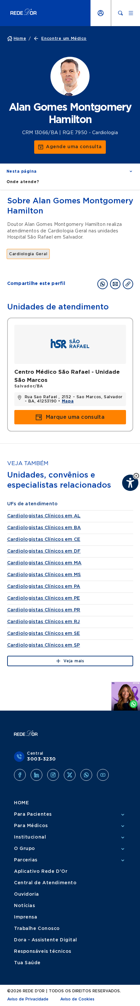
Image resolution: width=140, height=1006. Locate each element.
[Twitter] (69, 775)
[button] (136, 475)
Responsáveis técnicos (42, 951)
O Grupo (24, 848)
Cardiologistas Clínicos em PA (43, 586)
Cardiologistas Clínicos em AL (44, 516)
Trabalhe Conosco (37, 928)
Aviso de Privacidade (28, 999)
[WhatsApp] (86, 775)
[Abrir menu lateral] (131, 13)
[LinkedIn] (36, 775)
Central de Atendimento (45, 883)
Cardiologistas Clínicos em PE (43, 598)
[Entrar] (100, 13)
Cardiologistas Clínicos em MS (44, 575)
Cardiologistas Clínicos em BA (44, 528)
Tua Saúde (27, 963)
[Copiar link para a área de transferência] (128, 284)
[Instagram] (53, 775)
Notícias (24, 906)
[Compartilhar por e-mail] (115, 284)
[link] (70, 147)
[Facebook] (19, 775)
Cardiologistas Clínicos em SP (43, 645)
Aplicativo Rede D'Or (40, 871)
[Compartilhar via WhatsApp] (102, 284)
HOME (21, 803)
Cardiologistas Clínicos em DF (44, 551)
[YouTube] (102, 775)
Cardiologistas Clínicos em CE (43, 539)
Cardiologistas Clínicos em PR (43, 610)
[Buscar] (120, 13)
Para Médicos (31, 826)
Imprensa (25, 917)
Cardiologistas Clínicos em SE (43, 633)
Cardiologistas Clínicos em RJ (43, 622)
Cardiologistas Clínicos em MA (44, 563)
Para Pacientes (33, 814)
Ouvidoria (26, 894)
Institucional (30, 837)
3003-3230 (41, 759)
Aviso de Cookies (77, 999)
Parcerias (25, 860)
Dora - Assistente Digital (45, 940)
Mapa (68, 401)
